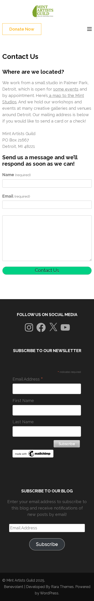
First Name (23, 400)
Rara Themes (62, 587)
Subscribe (47, 544)
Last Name (23, 421)
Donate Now (21, 29)
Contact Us (47, 270)
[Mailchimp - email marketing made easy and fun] (33, 456)
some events (65, 89)
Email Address (28, 379)
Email (16, 196)
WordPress (49, 593)
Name (16, 174)
